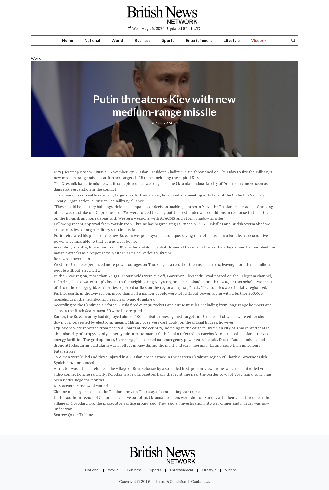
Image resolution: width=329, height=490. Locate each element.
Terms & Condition (170, 481)
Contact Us (200, 481)
